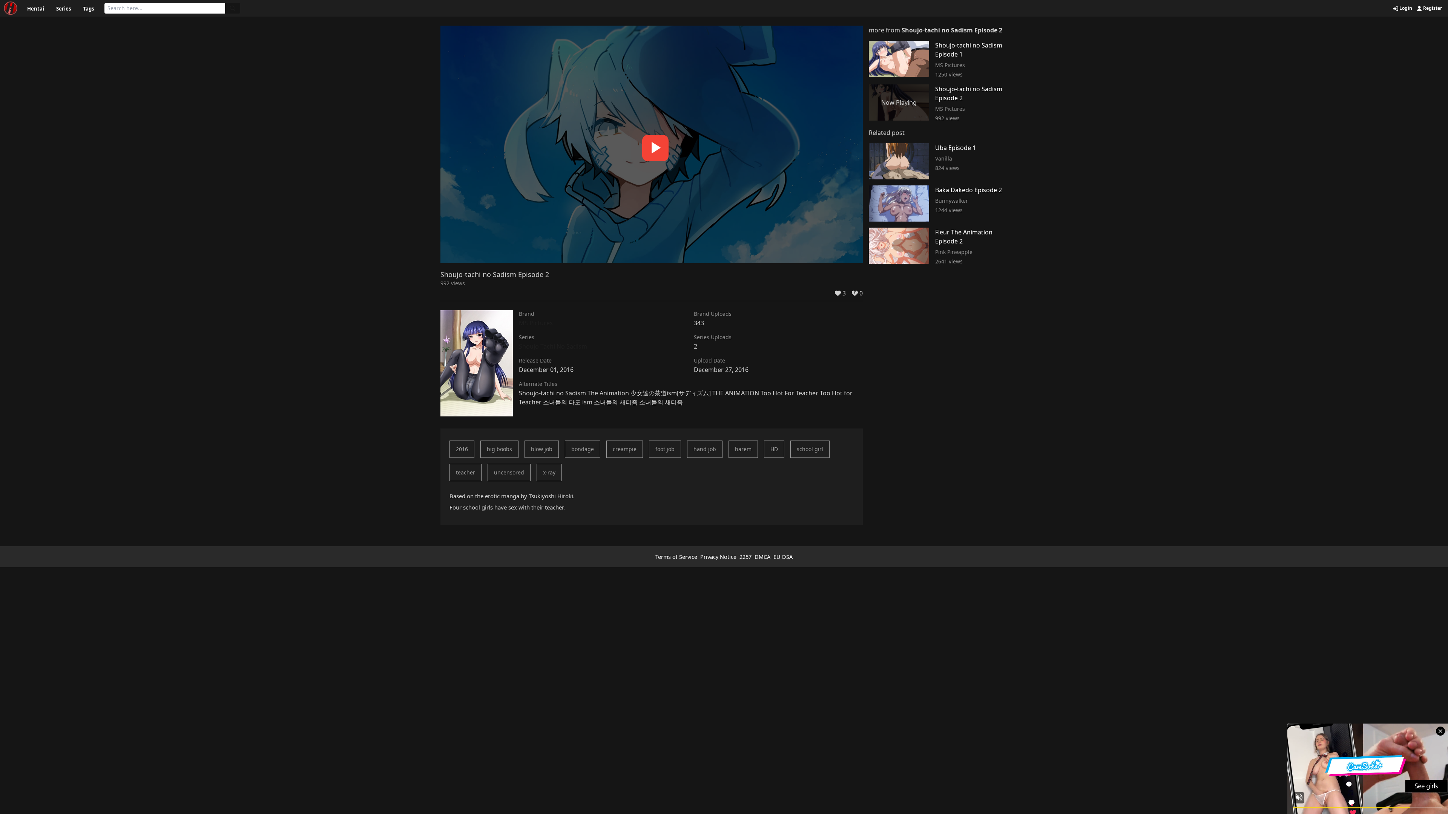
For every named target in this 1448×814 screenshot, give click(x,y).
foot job (665, 449)
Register (1432, 8)
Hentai (35, 8)
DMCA (762, 556)
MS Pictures (536, 323)
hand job (704, 449)
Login (1405, 8)
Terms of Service (676, 556)
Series (63, 8)
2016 (462, 449)
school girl (810, 449)
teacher (465, 472)
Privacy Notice (718, 556)
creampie (625, 449)
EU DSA (783, 556)
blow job (541, 449)
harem (743, 449)
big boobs (499, 449)
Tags (88, 8)
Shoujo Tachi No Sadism (553, 346)
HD (774, 449)
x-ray (549, 472)
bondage (582, 449)
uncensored (509, 472)
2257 (745, 556)
